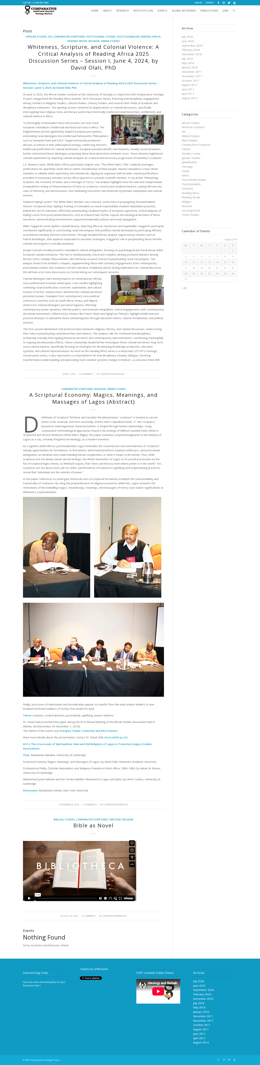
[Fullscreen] (177, 1001)
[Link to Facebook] (218, 2)
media (185, 171)
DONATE (210, 2)
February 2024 (191, 49)
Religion (93, 41)
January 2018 (190, 67)
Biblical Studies (64, 819)
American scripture (193, 127)
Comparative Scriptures (69, 36)
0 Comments (86, 374)
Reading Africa (150, 36)
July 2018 (187, 58)
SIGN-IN (198, 2)
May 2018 (188, 63)
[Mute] (172, 1001)
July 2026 (187, 36)
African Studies (36, 36)
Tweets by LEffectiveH (94, 969)
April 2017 (188, 93)
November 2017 (192, 76)
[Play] (139, 1001)
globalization (189, 162)
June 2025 (188, 41)
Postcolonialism (128, 36)
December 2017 (192, 71)
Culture (186, 149)
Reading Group (77, 41)
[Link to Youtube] (234, 2)
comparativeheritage (112, 374)
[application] (158, 991)
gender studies (191, 158)
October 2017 (190, 80)
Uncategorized (191, 210)
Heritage (115, 819)
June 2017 (188, 89)
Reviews (187, 206)
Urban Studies (110, 41)
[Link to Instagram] (223, 2)
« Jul (184, 288)
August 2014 (189, 98)
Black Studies (190, 140)
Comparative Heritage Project (45, 1060)
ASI (50, 36)
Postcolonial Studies (100, 36)
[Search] (233, 10)
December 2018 (192, 54)
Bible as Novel (93, 825)
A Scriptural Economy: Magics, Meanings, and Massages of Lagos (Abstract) (93, 398)
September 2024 (192, 45)
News (185, 175)
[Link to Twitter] (229, 2)
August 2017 (189, 85)
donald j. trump (191, 153)
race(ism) (187, 188)
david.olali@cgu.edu (116, 737)
